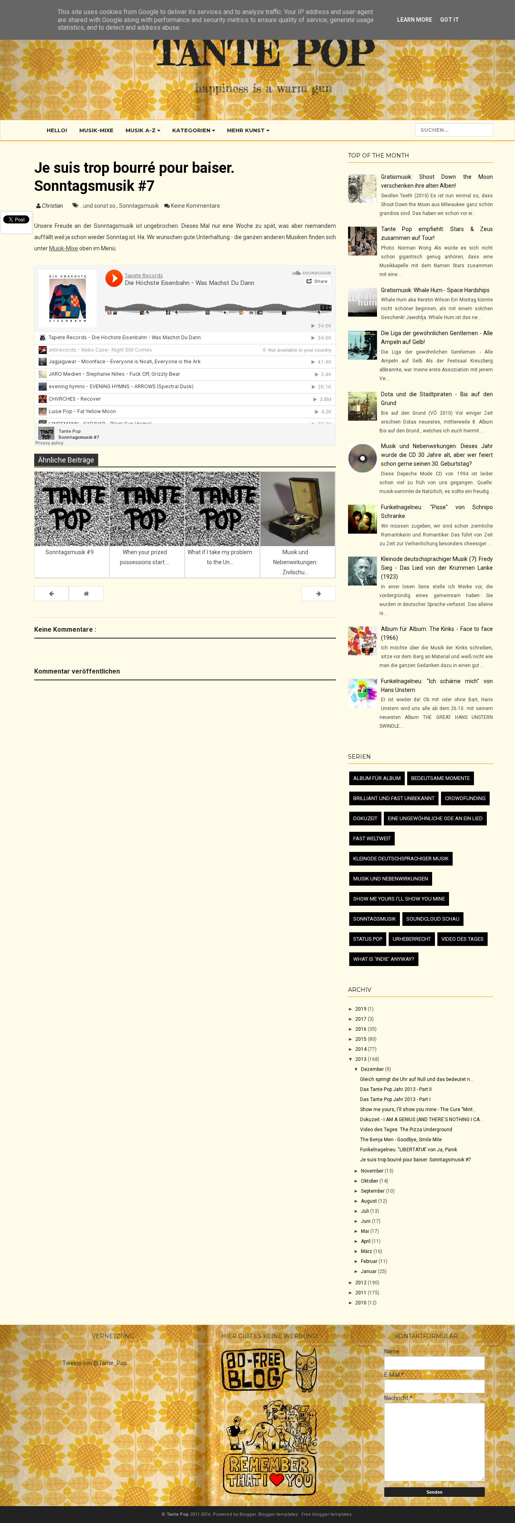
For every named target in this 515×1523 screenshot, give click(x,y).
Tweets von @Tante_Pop (94, 1363)
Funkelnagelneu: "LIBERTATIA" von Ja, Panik (408, 1149)
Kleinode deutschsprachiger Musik (401, 859)
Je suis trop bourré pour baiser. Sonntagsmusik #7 (415, 1160)
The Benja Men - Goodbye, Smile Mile (401, 1139)
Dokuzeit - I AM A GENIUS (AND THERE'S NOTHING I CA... (421, 1119)
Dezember (373, 1069)
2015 (361, 1039)
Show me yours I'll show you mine (399, 899)
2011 (361, 1293)
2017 (361, 1019)
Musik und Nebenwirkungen (390, 879)
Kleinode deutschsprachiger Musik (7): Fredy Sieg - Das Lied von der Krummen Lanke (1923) (437, 568)
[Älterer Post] (318, 593)
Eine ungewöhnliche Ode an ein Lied (435, 818)
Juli (365, 1211)
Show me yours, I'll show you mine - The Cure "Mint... (418, 1109)
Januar (369, 1271)
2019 (361, 1009)
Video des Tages (462, 939)
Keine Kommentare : (196, 206)
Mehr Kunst (246, 130)
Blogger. (248, 1514)
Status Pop (367, 939)
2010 (361, 1303)
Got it (449, 19)
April (366, 1241)
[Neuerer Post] (51, 593)
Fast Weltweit (372, 838)
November (373, 1171)
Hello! (57, 130)
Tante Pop (263, 52)
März (367, 1251)
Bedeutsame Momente (440, 778)
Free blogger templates (327, 1514)
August (369, 1201)
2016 (361, 1029)
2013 (361, 1059)
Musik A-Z (141, 130)
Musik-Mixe (96, 130)
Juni (366, 1221)
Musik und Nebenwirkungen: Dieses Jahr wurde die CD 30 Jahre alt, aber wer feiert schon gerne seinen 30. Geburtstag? (437, 455)
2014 (361, 1049)
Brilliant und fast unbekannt (394, 798)
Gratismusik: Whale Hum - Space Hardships (435, 290)
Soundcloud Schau (432, 919)
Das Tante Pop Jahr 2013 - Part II (396, 1089)
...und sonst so (98, 206)
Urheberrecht (412, 939)
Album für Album (377, 778)
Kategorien (192, 130)
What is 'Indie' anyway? (383, 959)
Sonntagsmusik (139, 206)
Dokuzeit (365, 818)
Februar (370, 1261)
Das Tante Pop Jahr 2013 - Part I (395, 1099)
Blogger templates (278, 1514)
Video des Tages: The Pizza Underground (406, 1129)
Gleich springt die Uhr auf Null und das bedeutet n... (417, 1079)
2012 (361, 1283)
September (373, 1191)
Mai (365, 1231)
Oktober (370, 1181)
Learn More (414, 19)
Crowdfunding (465, 798)
